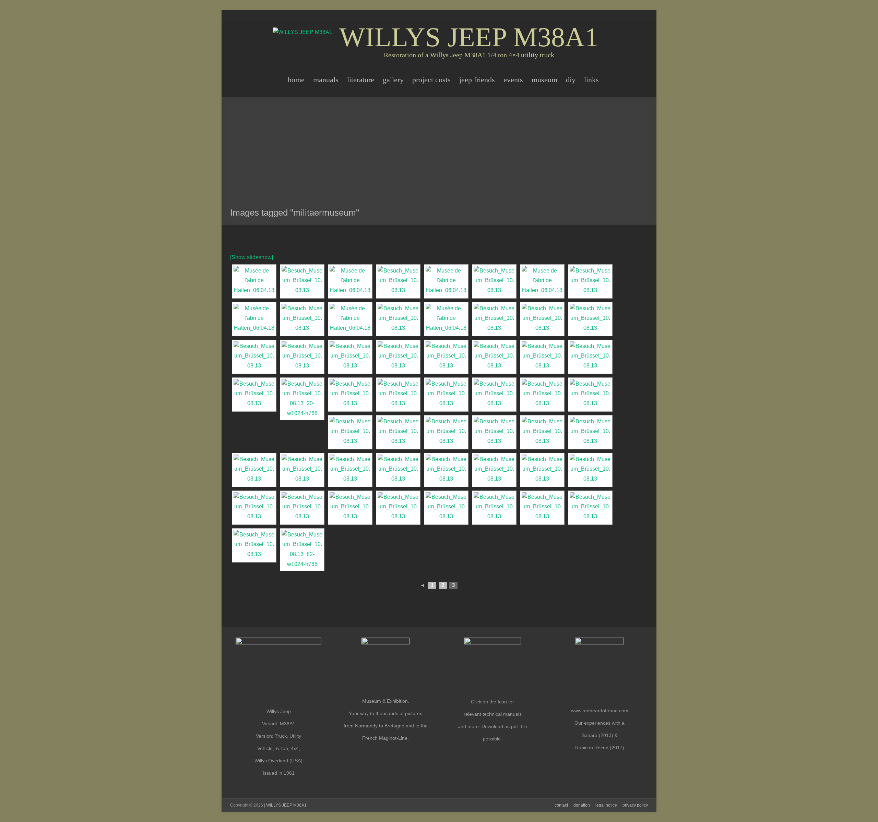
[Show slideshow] (251, 257)
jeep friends (477, 79)
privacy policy (635, 805)
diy (571, 79)
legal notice (606, 805)
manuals (326, 79)
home (296, 79)
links (591, 79)
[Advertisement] (439, 156)
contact (561, 805)
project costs (431, 79)
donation (581, 805)
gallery (393, 79)
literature (360, 79)
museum (544, 79)
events (513, 79)
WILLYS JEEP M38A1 (468, 37)
